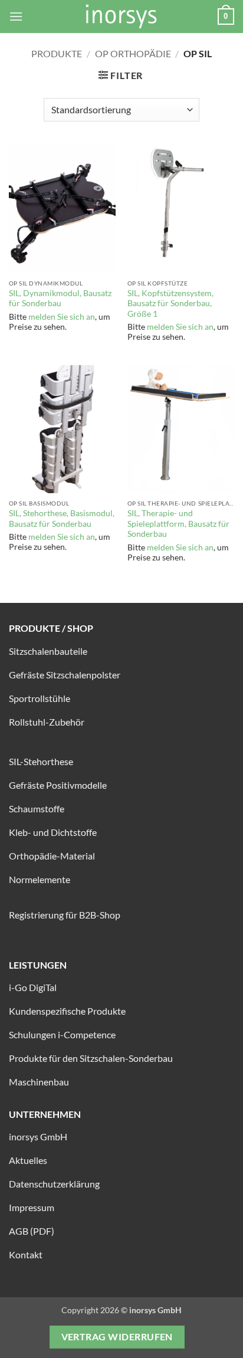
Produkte (56, 53)
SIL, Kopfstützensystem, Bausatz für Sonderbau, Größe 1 (170, 303)
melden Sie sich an (61, 317)
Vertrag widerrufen (117, 1336)
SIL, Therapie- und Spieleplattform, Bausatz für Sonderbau (178, 524)
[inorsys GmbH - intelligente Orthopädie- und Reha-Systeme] (121, 16)
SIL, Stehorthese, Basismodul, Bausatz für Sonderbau (61, 519)
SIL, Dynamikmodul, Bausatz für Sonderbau (60, 298)
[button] (16, 16)
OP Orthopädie (133, 53)
